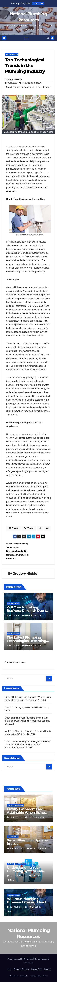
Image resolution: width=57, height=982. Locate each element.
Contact (47, 969)
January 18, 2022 (18, 876)
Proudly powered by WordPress (20, 959)
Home (9, 969)
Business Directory (21, 969)
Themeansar (28, 962)
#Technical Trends (42, 87)
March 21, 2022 (17, 848)
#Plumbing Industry (31, 83)
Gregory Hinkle (15, 79)
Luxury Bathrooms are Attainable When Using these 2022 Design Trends (28, 812)
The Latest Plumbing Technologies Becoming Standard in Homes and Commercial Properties (17, 551)
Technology (13, 836)
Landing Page (35, 976)
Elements (24, 976)
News (45, 976)
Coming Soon (36, 969)
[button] (48, 38)
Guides (10, 864)
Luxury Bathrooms (15, 805)
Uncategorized (12, 54)
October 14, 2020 (19, 907)
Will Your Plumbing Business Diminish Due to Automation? (27, 610)
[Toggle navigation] (27, 38)
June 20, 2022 (16, 817)
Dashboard (13, 976)
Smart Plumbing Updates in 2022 (21, 707)
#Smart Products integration (18, 87)
